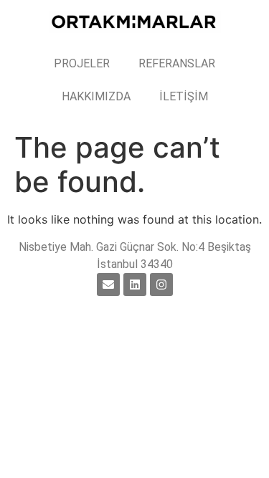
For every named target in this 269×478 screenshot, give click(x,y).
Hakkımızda (96, 96)
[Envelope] (108, 284)
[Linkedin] (134, 284)
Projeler (82, 63)
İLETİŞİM (183, 96)
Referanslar (176, 63)
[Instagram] (161, 284)
